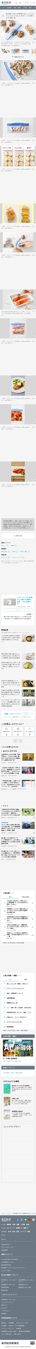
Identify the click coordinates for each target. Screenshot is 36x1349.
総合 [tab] (10, 897)
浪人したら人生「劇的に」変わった (17, 984)
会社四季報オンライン (7, 1262)
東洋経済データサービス (8, 1284)
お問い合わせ (17, 1334)
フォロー (18, 610)
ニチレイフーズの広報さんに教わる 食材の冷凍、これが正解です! (24, 601)
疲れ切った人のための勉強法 (20, 1085)
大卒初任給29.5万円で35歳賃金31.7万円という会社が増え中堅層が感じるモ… (18, 918)
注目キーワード (8, 1067)
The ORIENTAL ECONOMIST (9, 1259)
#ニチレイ (4, 557)
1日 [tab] (10, 979)
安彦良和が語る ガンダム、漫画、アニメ (19, 1012)
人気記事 (6, 893)
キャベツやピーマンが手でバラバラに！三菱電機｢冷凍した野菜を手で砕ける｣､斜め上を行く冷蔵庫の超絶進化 (10, 703)
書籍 (25, 1228)
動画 (30, 7)
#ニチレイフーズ (17, 557)
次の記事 (29, 614)
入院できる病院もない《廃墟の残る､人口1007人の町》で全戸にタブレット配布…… (17, 926)
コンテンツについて (7, 1302)
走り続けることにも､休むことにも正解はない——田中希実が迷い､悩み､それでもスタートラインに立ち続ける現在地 (10, 854)
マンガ (3, 1228)
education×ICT (5, 1244)
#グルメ (3, 545)
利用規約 (3, 1313)
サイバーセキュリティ (7, 1247)
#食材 (13, 551)
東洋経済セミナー (24, 1284)
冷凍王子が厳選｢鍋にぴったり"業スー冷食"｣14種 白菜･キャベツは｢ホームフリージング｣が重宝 (11, 684)
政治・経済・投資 (13, 1231)
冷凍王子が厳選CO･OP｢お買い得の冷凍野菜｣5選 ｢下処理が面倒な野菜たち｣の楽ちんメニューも (10, 693)
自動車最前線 (11, 998)
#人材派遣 (6, 1073)
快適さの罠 (15, 1098)
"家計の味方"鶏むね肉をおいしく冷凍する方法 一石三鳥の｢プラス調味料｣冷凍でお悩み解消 (10, 656)
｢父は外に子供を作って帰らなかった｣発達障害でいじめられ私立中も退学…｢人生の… (17, 902)
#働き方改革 (19, 1073)
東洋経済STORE (6, 1265)
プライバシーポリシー (7, 1328)
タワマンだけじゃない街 (14, 1022)
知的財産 (18, 1328)
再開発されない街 (12, 1003)
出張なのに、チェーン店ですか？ (17, 1017)
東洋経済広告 (5, 1287)
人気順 (25, 7)
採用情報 (11, 1323)
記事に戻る (3, 16)
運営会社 (3, 1323)
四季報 (18, 1228)
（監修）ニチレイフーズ (11, 714)
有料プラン (4, 1305)
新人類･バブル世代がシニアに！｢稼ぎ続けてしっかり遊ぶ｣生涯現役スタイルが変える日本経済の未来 (10, 840)
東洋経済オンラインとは (8, 1299)
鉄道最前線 (10, 1027)
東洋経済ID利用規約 (24, 1331)
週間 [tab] (25, 979)
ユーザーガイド (5, 1311)
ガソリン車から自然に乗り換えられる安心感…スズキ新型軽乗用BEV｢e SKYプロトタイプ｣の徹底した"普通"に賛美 (10, 827)
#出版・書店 (23, 551)
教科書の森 (4, 1290)
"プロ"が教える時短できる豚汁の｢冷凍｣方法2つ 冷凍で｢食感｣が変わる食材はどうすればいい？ (10, 638)
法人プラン (4, 1308)
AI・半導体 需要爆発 (10, 1058)
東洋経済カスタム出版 (25, 1287)
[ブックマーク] (15, 741)
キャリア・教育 (25, 1231)
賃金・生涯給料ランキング (15, 993)
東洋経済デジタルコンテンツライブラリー (13, 1268)
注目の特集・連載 (9, 1036)
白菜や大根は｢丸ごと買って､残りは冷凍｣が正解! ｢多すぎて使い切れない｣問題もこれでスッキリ (10, 665)
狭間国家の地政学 (17, 1111)
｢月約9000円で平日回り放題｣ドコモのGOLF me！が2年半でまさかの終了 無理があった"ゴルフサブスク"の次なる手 (11, 812)
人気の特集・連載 (10, 975)
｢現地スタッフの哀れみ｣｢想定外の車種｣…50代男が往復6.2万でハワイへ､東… (18, 934)
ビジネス (4, 1231)
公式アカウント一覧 (21, 1323)
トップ (3, 7)
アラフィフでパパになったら (15, 988)
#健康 (12, 545)
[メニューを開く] (34, 3)
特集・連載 (17, 7)
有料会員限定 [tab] (25, 897)
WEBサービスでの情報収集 (16, 1325)
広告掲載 (3, 1325)
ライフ (9, 1213)
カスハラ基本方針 (6, 1334)
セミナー (9, 1228)
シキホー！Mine (5, 1270)
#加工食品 (4, 551)
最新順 (9, 7)
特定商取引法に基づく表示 (8, 1331)
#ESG (12, 1073)
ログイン (27, 3)
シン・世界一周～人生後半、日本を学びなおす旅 (20, 1007)
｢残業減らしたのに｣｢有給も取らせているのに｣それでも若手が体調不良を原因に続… (17, 910)
